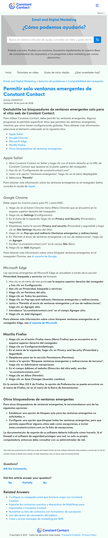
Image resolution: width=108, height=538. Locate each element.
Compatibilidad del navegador (86, 81)
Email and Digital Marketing (19, 81)
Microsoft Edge (18, 141)
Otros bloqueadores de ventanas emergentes (35, 148)
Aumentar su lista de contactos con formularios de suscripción (45, 511)
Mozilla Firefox (17, 145)
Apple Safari (16, 134)
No (45, 482)
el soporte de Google (44, 256)
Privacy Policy (89, 534)
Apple (31, 186)
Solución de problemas (52, 81)
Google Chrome (18, 137)
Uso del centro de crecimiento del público (33, 515)
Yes (10, 482)
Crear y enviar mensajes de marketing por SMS (36, 518)
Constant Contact (71, 534)
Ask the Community (15, 468)
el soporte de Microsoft (43, 322)
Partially (27, 482)
